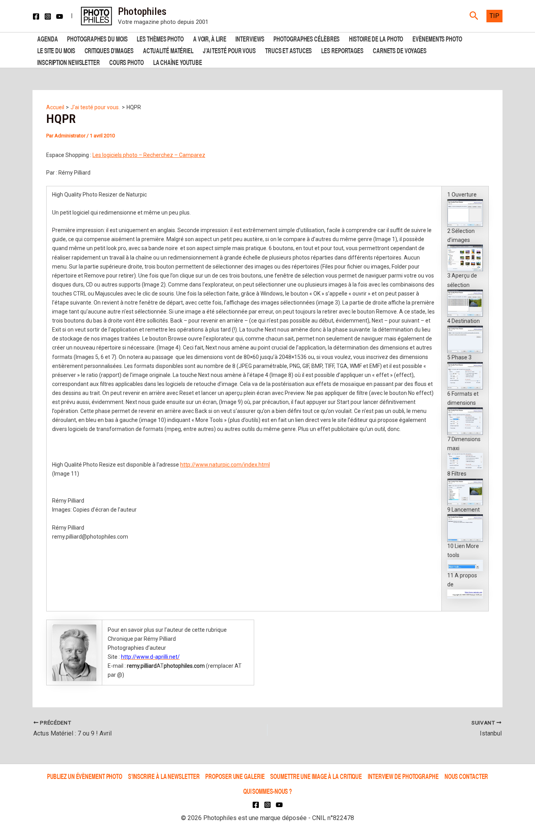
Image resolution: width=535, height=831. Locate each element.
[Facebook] (36, 16)
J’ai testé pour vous (229, 50)
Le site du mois (56, 50)
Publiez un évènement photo (84, 776)
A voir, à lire (209, 38)
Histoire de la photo (376, 38)
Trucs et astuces (288, 50)
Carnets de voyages (400, 50)
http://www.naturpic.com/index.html (225, 464)
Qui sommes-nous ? (267, 791)
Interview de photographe (403, 776)
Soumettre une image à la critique (316, 776)
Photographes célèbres (306, 38)
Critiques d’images (109, 50)
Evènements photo (437, 38)
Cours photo (126, 61)
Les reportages (342, 50)
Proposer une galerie (234, 776)
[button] (474, 16)
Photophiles (142, 11)
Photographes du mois (97, 38)
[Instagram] (47, 16)
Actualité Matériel (168, 50)
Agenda (47, 38)
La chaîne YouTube (177, 61)
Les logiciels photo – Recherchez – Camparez (148, 155)
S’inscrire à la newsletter (163, 776)
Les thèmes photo (160, 38)
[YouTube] (59, 16)
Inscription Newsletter (68, 61)
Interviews (249, 38)
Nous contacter (466, 776)
